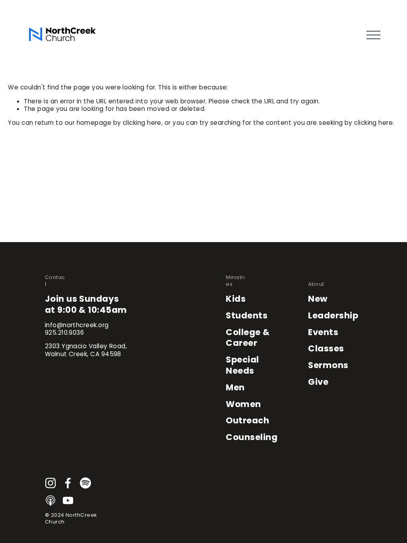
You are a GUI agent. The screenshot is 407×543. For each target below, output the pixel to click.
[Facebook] (68, 483)
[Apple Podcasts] (50, 500)
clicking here (142, 122)
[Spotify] (85, 483)
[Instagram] (50, 483)
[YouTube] (68, 500)
